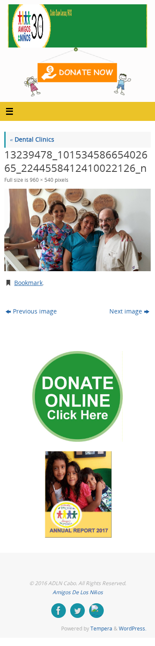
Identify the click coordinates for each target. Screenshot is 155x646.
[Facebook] (58, 610)
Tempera (101, 628)
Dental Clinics (32, 139)
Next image (125, 311)
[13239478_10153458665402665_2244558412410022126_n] (77, 230)
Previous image (35, 311)
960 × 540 (41, 180)
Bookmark (28, 283)
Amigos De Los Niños (78, 592)
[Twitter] (77, 610)
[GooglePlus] (96, 610)
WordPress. (132, 628)
